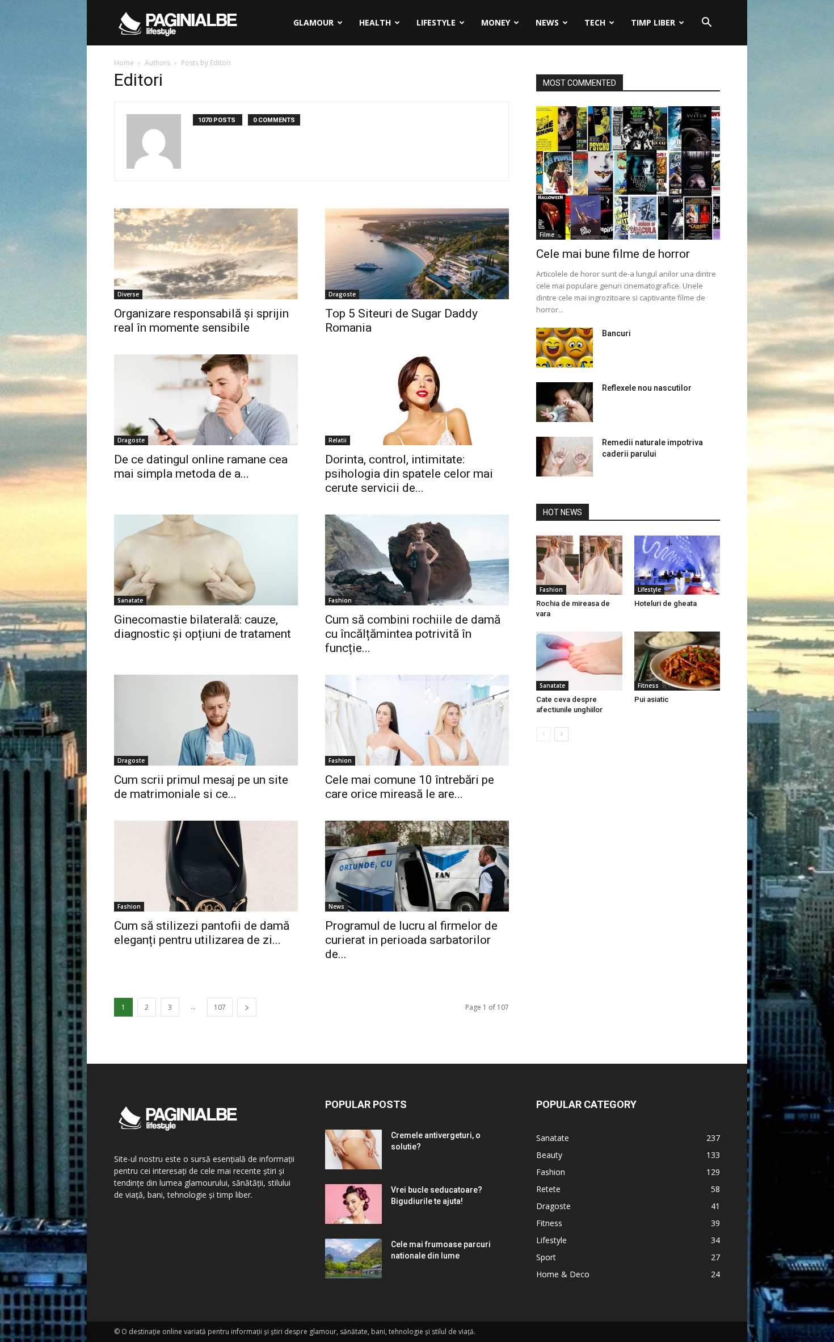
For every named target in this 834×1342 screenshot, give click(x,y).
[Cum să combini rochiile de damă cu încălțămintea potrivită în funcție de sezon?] (417, 560)
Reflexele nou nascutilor (647, 387)
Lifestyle (436, 22)
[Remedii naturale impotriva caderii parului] (564, 456)
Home (124, 63)
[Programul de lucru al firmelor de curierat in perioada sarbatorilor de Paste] (417, 866)
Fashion (340, 600)
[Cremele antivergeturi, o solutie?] (353, 1149)
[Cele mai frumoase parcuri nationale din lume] (353, 1258)
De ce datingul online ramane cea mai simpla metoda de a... (201, 466)
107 (220, 1007)
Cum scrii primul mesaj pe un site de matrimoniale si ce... (201, 787)
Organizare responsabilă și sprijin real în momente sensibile (201, 321)
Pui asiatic (651, 699)
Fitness (648, 685)
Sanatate (130, 600)
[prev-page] (543, 734)
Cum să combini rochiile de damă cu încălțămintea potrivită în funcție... (412, 634)
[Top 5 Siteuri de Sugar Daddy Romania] (417, 253)
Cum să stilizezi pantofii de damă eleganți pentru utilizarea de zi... (201, 933)
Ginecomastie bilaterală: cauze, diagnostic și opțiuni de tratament (202, 627)
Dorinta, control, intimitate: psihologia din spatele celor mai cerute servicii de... (409, 474)
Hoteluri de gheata (665, 603)
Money (495, 22)
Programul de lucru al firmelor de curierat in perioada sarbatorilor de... (411, 940)
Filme (547, 235)
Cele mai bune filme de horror (613, 254)
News (547, 22)
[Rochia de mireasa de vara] (579, 565)
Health (375, 22)
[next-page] (246, 1007)
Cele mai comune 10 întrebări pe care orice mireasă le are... (409, 787)
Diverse (128, 294)
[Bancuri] (564, 347)
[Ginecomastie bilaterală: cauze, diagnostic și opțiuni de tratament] (206, 560)
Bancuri (616, 333)
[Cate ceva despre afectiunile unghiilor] (579, 661)
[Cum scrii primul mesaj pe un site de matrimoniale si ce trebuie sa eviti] (206, 720)
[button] (706, 23)
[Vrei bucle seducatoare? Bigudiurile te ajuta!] (353, 1204)
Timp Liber (653, 22)
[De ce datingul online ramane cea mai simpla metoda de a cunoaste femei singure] (206, 399)
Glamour (313, 22)
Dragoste (342, 294)
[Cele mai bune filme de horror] (628, 173)
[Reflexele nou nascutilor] (564, 402)
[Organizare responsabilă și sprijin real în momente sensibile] (206, 253)
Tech (594, 22)
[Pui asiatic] (677, 661)
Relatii (337, 440)
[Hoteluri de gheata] (677, 565)
